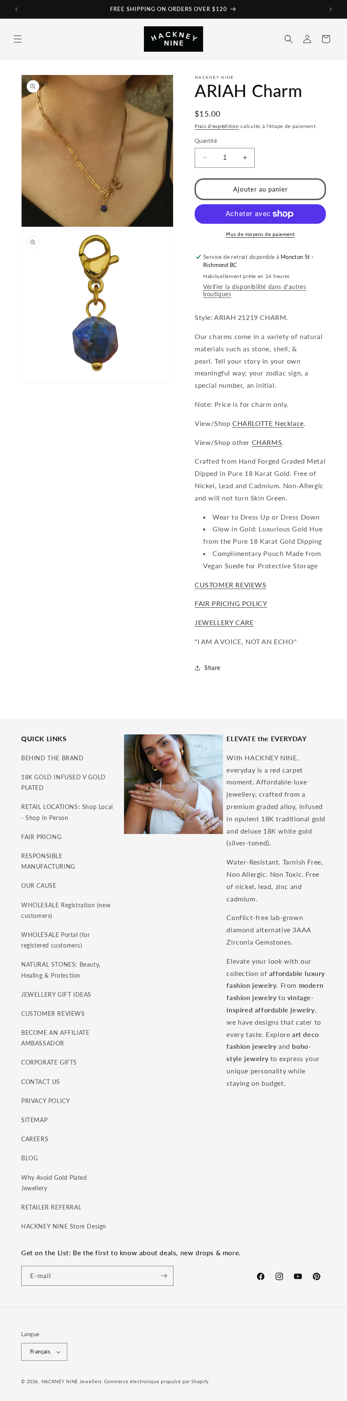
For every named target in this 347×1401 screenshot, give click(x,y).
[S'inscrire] (163, 1276)
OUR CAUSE (38, 885)
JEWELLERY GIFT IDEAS (56, 994)
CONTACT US (40, 1081)
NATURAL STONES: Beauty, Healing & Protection (60, 969)
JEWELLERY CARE (224, 622)
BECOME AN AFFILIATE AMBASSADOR (55, 1038)
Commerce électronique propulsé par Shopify (156, 1381)
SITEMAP (34, 1119)
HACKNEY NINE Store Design (63, 1226)
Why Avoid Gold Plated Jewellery (54, 1183)
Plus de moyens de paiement (260, 234)
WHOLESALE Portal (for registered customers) (55, 940)
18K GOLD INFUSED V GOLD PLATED (63, 782)
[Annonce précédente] (16, 9)
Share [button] (212, 667)
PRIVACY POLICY (45, 1100)
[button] (17, 39)
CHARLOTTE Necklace (268, 423)
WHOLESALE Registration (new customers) (65, 910)
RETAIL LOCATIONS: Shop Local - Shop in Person (67, 812)
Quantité (206, 140)
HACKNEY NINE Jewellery (71, 1381)
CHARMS (267, 442)
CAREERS (34, 1138)
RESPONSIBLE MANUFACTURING (48, 861)
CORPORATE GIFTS (49, 1062)
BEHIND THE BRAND (52, 758)
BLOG (29, 1158)
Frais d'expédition (217, 126)
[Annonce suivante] (330, 9)
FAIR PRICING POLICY (231, 603)
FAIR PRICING (41, 836)
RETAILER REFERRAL (51, 1207)
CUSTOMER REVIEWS (231, 585)
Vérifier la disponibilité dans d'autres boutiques (254, 290)
